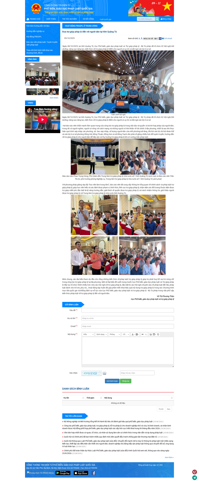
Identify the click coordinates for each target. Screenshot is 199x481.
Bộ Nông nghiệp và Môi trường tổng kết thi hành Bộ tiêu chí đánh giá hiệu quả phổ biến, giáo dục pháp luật (108, 421)
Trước (161, 409)
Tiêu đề (73, 310)
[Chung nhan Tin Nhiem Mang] (40, 473)
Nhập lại (125, 381)
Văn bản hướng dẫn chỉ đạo (38, 26)
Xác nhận (73, 373)
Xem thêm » (169, 457)
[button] (88, 334)
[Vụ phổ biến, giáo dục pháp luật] (53, 92)
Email (74, 326)
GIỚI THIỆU (51, 19)
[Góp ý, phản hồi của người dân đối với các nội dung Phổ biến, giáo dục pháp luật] (194, 478)
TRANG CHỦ (35, 19)
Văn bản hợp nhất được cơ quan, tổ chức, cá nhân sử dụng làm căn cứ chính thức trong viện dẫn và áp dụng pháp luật (113, 432)
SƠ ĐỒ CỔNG (88, 19)
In (157, 38)
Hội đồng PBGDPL (34, 37)
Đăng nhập (166, 19)
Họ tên (66, 398)
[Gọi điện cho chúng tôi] (194, 472)
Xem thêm (54, 98)
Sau (168, 409)
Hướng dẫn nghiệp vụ (35, 31)
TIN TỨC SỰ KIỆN (69, 19)
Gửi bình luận (112, 381)
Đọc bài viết (149, 38)
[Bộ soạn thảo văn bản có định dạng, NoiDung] (127, 350)
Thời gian (90, 398)
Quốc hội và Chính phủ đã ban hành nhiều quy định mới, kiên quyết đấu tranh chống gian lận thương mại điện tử (110, 437)
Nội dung (72, 334)
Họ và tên (72, 318)
